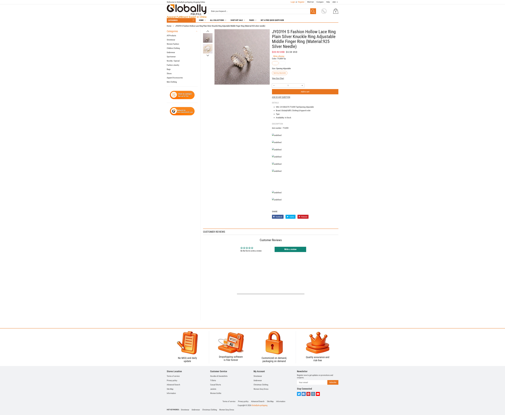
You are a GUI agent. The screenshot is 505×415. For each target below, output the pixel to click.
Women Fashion (173, 44)
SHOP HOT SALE (237, 20)
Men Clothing (172, 82)
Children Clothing (173, 48)
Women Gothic (215, 393)
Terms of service (173, 376)
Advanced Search (173, 385)
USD (334, 2)
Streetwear (171, 40)
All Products (171, 35)
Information (171, 393)
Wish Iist (310, 2)
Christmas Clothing (261, 385)
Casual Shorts (215, 385)
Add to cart (305, 92)
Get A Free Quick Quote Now (272, 20)
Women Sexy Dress (261, 389)
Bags (169, 69)
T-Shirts (213, 380)
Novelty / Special (173, 61)
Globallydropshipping (259, 405)
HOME (201, 20)
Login (293, 2)
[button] (208, 31)
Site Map (170, 389)
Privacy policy (172, 380)
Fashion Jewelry (173, 65)
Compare (320, 2)
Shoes (169, 73)
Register (300, 2)
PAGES (251, 20)
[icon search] (313, 11)
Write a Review (278, 56)
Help (328, 2)
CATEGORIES (173, 20)
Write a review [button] (290, 249)
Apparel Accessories (175, 78)
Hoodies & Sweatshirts (219, 376)
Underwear (171, 52)
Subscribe (332, 382)
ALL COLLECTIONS (217, 20)
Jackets (213, 389)
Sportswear (171, 56)
